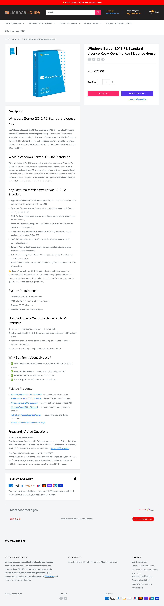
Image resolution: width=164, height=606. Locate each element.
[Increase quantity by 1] (112, 82)
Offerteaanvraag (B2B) (15, 31)
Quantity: (92, 82)
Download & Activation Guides (145, 570)
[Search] (98, 12)
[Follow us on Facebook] (61, 598)
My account (133, 13)
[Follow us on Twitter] (65, 598)
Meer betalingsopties (137, 99)
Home (7, 39)
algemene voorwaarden (142, 584)
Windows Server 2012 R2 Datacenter (26, 394)
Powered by (143, 510)
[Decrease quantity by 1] (99, 82)
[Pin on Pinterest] (93, 59)
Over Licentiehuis (139, 562)
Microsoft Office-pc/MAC (40, 23)
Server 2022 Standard (60, 448)
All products (16, 39)
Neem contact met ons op (143, 566)
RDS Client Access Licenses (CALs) (26, 415)
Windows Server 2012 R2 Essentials (26, 399)
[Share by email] (103, 59)
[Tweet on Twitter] (98, 59)
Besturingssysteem (13, 23)
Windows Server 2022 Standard (24, 407)
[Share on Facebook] (89, 59)
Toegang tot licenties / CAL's (118, 23)
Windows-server (91, 23)
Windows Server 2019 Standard (24, 403)
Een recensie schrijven (143, 519)
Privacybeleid (137, 588)
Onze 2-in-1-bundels (68, 23)
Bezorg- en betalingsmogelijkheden (142, 574)
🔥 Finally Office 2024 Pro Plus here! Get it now (82, 2)
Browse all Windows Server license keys (28, 423)
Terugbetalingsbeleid (140, 580)
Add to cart (103, 93)
